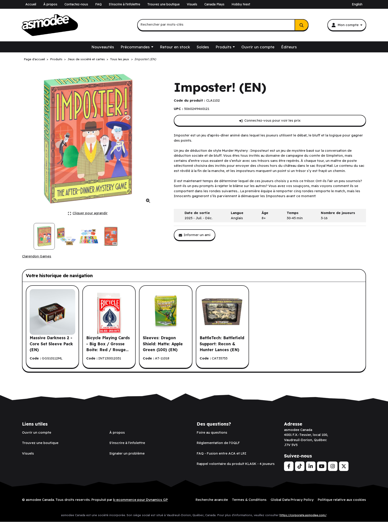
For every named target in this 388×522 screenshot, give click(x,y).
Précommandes (135, 47)
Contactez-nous (76, 4)
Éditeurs (289, 47)
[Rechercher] (302, 25)
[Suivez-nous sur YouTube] (321, 466)
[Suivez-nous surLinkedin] (310, 466)
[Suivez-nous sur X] (343, 466)
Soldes (203, 47)
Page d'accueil (34, 59)
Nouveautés (102, 47)
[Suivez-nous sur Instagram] (332, 466)
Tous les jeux (119, 59)
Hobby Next (240, 4)
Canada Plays (214, 4)
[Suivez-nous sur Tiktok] (299, 466)
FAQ (98, 4)
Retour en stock (175, 47)
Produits (223, 47)
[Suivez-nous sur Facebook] (288, 466)
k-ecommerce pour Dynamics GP (140, 499)
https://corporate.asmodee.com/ (303, 515)
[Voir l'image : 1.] (44, 236)
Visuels (192, 4)
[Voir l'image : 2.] (66, 236)
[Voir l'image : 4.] (110, 236)
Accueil (30, 4)
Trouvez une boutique (163, 4)
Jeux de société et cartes (86, 59)
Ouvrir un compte (257, 47)
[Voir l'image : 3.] (88, 236)
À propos (50, 4)
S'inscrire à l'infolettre (124, 4)
